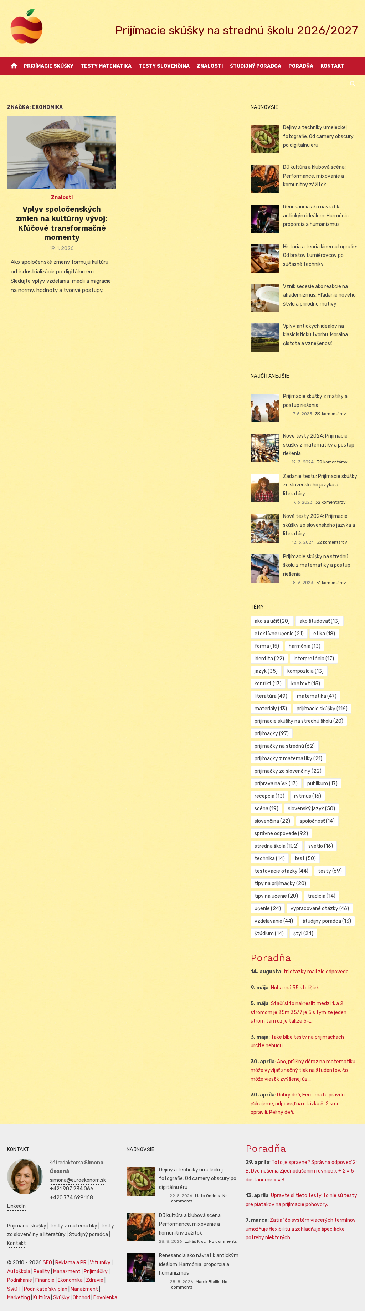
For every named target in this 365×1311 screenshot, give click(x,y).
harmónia (304, 646)
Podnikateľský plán (45, 1289)
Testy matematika (106, 66)
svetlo (320, 846)
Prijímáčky (96, 1272)
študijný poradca (327, 921)
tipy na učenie (276, 896)
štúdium (269, 934)
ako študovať (319, 621)
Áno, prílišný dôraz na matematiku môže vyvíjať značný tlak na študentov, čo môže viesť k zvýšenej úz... (303, 1070)
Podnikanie (19, 1280)
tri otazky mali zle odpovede (316, 972)
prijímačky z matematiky (288, 759)
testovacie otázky (281, 871)
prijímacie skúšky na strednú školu (299, 721)
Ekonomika (70, 1280)
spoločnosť (317, 821)
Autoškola (18, 1272)
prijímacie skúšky (322, 709)
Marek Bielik (207, 1281)
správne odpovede (281, 834)
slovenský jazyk (311, 809)
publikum (322, 784)
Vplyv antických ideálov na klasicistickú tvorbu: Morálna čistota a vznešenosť (315, 335)
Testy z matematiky (73, 1226)
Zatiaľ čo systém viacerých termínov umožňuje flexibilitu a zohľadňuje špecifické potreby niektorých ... (301, 1229)
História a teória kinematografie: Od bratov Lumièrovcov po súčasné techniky (320, 255)
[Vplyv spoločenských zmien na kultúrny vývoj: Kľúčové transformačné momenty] (61, 152)
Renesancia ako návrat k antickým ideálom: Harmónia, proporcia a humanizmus (316, 215)
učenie (268, 909)
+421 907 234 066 (71, 1189)
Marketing (18, 1298)
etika (324, 634)
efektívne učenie (279, 634)
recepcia (269, 796)
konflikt (268, 684)
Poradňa (300, 66)
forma (267, 646)
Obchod (81, 1298)
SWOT (14, 1289)
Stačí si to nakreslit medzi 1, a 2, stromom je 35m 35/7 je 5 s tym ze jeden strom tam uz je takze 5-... (298, 1012)
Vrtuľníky (100, 1263)
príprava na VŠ (276, 784)
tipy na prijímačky (280, 884)
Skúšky (61, 1298)
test (305, 859)
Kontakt (332, 66)
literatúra (271, 696)
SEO (47, 1263)
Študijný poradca (255, 66)
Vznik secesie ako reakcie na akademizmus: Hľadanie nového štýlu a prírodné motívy (319, 295)
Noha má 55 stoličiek (295, 988)
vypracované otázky (320, 909)
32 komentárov (330, 502)
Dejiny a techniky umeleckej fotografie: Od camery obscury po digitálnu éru (318, 136)
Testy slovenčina (164, 66)
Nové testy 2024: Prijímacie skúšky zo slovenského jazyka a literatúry (319, 525)
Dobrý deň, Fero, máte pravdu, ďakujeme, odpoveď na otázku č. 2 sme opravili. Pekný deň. (298, 1103)
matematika (316, 696)
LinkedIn (16, 1206)
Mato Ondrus (207, 1195)
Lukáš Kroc (195, 1241)
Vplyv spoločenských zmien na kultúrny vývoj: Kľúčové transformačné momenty (61, 223)
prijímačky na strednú (285, 746)
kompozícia (305, 671)
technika (270, 859)
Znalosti (210, 66)
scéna (266, 809)
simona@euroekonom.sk (78, 1180)
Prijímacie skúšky (48, 66)
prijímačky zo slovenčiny (288, 771)
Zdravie (94, 1280)
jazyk (266, 671)
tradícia (321, 896)
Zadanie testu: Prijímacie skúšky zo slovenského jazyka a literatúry (320, 485)
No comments (223, 1241)
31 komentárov (331, 582)
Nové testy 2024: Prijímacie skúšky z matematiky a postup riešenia (318, 445)
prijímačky (272, 734)
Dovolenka (105, 1298)
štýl (303, 934)
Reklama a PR (71, 1263)
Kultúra (41, 1298)
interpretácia (314, 659)
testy (330, 871)
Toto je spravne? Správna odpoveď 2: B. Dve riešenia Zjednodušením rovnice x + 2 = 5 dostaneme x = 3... (301, 1171)
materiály (271, 709)
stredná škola (277, 846)
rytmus (307, 796)
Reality (42, 1272)
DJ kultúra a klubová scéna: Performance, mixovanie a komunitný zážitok (314, 176)
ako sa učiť (272, 621)
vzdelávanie (274, 921)
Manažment (67, 1272)
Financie (45, 1280)
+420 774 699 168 (71, 1198)
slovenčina (272, 821)
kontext (305, 684)
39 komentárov (330, 413)
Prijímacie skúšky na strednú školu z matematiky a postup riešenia (316, 565)
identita (269, 659)
